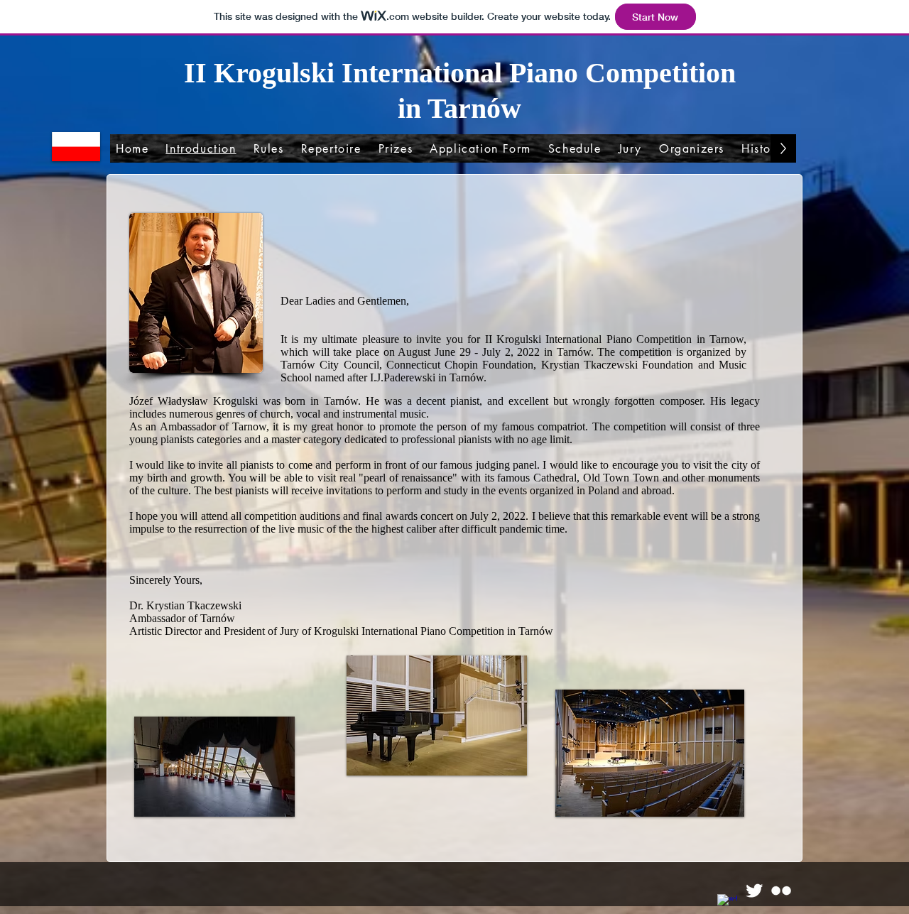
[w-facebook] (727, 904)
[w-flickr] (781, 891)
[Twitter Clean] (754, 891)
